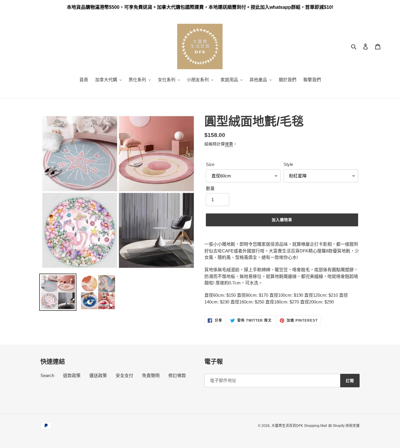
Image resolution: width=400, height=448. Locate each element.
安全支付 (124, 375)
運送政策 (98, 375)
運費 (229, 144)
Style (288, 164)
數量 (210, 188)
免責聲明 (151, 375)
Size (210, 164)
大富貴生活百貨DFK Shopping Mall (299, 426)
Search (47, 375)
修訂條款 (177, 375)
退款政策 (72, 375)
